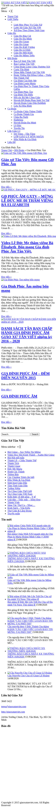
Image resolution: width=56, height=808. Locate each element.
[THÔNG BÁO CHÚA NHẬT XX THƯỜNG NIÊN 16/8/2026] (31, 651)
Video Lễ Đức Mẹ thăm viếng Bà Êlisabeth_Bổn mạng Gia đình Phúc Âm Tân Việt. (27, 247)
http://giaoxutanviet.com (13, 711)
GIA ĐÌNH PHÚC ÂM (19, 396)
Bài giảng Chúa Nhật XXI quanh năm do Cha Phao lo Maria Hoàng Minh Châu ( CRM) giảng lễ (30, 537)
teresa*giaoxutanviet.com (13, 706)
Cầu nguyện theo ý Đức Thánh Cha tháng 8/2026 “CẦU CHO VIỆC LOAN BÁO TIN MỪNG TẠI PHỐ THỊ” (30, 629)
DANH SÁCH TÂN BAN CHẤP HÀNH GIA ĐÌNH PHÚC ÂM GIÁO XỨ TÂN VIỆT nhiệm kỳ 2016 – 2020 (26, 334)
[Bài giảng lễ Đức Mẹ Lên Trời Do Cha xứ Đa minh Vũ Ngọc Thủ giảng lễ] (31, 599)
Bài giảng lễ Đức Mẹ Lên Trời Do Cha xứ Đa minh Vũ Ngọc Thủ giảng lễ (30, 603)
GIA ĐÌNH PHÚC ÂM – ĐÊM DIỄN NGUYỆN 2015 (25, 376)
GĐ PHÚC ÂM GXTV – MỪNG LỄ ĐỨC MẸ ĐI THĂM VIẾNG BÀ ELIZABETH (27, 200)
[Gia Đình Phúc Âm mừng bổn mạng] (20, 279)
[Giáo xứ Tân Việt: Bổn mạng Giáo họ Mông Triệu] (31, 577)
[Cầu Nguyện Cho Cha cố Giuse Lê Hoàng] (29, 672)
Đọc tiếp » (6, 187)
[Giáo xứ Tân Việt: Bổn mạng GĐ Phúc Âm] (24, 153)
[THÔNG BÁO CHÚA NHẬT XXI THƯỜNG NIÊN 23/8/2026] (31, 555)
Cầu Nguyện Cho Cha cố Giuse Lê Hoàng (28, 675)
